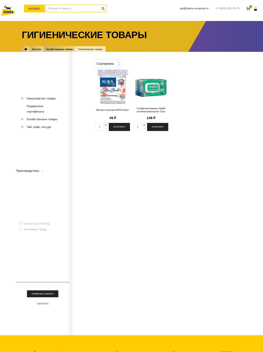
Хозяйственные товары (59, 49)
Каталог (34, 8)
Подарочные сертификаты (35, 108)
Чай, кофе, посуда (39, 127)
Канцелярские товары (41, 98)
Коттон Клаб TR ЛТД (37, 223)
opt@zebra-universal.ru (194, 8)
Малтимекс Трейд (35, 229)
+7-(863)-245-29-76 (227, 8)
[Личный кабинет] (255, 8)
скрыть (259, 231)
